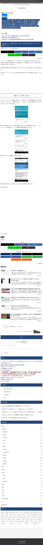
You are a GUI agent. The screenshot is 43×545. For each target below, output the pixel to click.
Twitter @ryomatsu (8, 388)
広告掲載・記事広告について (7, 379)
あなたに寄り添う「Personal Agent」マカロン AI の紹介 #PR (16, 35)
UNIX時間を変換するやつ (15, 27)
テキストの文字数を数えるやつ (32, 21)
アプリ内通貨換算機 (34, 25)
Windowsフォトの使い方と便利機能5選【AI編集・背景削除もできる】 (17, 414)
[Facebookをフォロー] (11, 257)
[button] (28, 55)
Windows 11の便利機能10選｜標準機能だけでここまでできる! (16, 406)
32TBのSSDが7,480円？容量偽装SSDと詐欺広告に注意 (14, 417)
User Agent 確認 (23, 21)
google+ (16, 364)
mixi (20, 364)
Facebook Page (7, 391)
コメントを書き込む (21, 342)
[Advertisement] (21, 84)
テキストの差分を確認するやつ (7, 23)
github (22, 364)
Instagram (6, 364)
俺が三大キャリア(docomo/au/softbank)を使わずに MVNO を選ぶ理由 (17, 39)
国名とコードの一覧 (16, 25)
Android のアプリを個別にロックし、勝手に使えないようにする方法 (17, 409)
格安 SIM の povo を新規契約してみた (10, 37)
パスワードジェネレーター (19, 23)
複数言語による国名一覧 (26, 25)
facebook (11, 364)
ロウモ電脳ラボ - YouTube (6, 368)
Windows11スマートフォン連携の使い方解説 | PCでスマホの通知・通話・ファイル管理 (21, 411)
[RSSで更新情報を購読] (21, 259)
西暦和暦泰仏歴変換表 (6, 27)
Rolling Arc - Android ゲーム (7, 21)
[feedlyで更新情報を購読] (32, 257)
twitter (2, 364)
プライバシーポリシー (6, 381)
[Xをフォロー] (32, 254)
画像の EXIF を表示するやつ (7, 25)
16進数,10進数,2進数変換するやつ (31, 23)
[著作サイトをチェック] (11, 254)
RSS (5, 397)
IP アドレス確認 (16, 21)
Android (3, 239)
